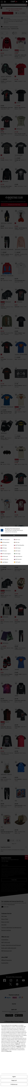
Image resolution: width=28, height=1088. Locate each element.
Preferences (14, 1084)
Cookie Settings (4, 1049)
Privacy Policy (8, 1051)
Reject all (14, 1080)
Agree (14, 1076)
